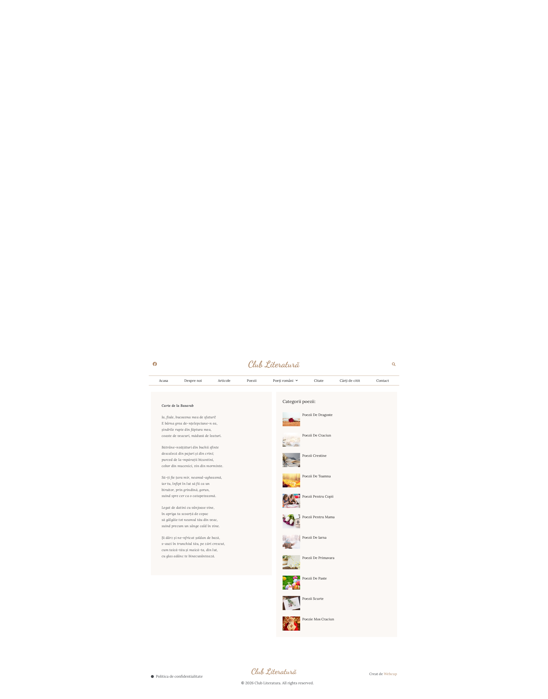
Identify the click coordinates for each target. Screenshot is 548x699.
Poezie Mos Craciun (318, 619)
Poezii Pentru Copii (318, 496)
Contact (382, 380)
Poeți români (283, 380)
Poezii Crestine (314, 455)
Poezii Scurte (313, 598)
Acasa (163, 380)
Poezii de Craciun (316, 435)
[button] (394, 364)
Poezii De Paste (314, 578)
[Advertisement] (128, 30)
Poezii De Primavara (318, 558)
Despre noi (193, 380)
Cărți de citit (350, 380)
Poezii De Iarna (314, 537)
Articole (224, 380)
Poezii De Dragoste (317, 415)
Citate (319, 380)
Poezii (252, 380)
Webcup (390, 674)
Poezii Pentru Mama (318, 517)
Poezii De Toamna (316, 476)
